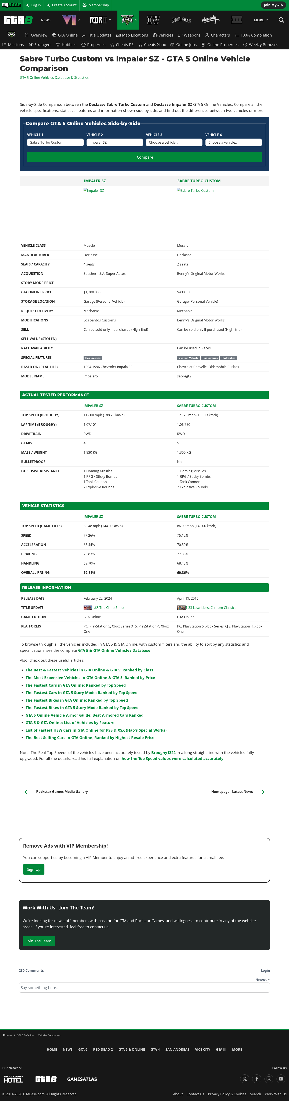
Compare (145, 157)
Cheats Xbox (155, 44)
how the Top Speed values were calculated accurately (172, 758)
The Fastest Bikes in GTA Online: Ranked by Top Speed (77, 700)
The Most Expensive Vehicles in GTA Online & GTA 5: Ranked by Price (90, 677)
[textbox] (144, 989)
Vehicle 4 (213, 134)
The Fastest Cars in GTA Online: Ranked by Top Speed (76, 685)
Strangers (42, 44)
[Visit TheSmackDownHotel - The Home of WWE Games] (13, 1079)
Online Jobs (186, 44)
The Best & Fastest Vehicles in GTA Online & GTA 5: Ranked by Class (89, 669)
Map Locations (135, 35)
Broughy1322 (163, 752)
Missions (16, 44)
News (46, 20)
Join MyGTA (273, 5)
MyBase (7, 5)
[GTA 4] (154, 20)
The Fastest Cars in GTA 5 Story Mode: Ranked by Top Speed (82, 692)
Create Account (64, 5)
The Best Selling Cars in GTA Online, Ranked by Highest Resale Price (90, 737)
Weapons (192, 35)
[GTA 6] (70, 20)
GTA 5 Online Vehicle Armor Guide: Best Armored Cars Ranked (84, 715)
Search (255, 1094)
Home (52, 1049)
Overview (39, 35)
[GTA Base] (18, 20)
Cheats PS (124, 44)
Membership (99, 5)
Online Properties (223, 44)
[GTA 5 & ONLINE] (128, 20)
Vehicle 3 (154, 134)
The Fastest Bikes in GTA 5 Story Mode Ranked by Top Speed (82, 707)
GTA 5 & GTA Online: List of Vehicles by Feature (70, 722)
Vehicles (165, 35)
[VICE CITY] (210, 20)
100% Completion (256, 35)
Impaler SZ (95, 180)
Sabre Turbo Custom (199, 180)
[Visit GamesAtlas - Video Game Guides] (82, 1079)
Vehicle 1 (35, 134)
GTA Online (68, 35)
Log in (36, 5)
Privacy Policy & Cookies (227, 1094)
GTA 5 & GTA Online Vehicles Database (114, 650)
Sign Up (34, 869)
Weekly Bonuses (263, 44)
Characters (220, 35)
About (178, 1094)
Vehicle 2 (95, 134)
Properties (96, 44)
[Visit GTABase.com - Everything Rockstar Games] (46, 1079)
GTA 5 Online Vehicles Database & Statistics (54, 77)
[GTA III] (236, 20)
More (259, 20)
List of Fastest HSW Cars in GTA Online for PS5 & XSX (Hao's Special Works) (96, 730)
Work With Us (276, 1094)
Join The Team (38, 940)
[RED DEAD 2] (99, 20)
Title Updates (99, 35)
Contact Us (195, 1094)
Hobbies (69, 44)
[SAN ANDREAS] (181, 20)
